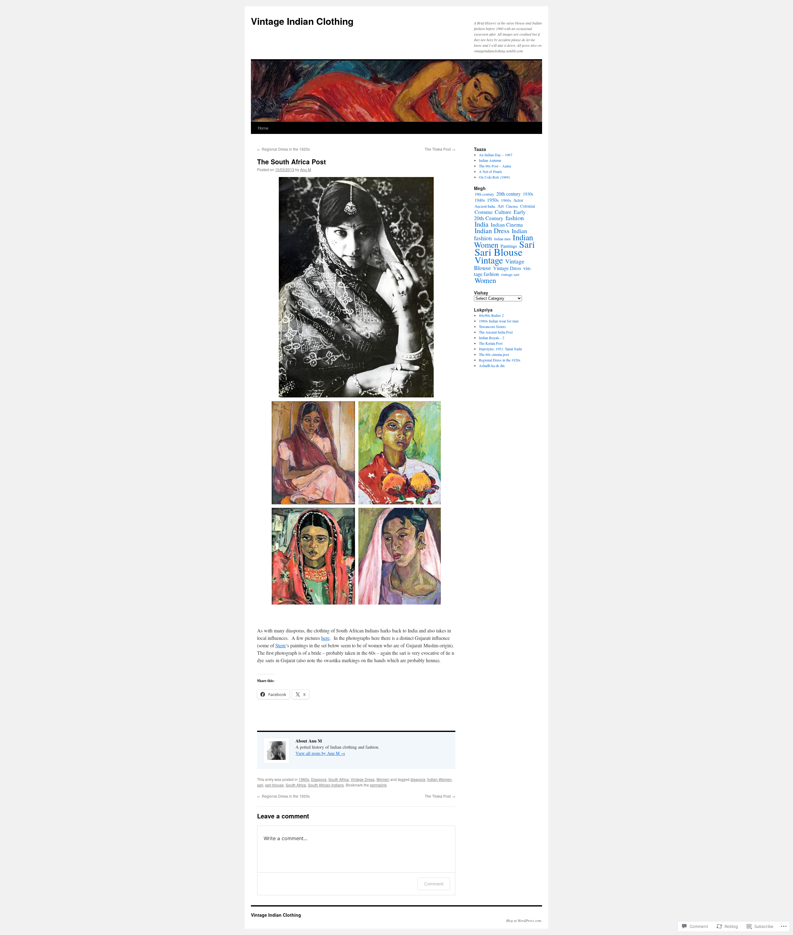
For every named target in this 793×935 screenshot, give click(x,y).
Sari (527, 244)
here (325, 638)
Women (382, 779)
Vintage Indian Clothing (302, 21)
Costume (484, 212)
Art (500, 206)
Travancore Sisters (492, 326)
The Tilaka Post (440, 149)
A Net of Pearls (490, 171)
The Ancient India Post (496, 332)
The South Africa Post (291, 161)
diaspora (417, 779)
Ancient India (485, 206)
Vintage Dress (363, 779)
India (482, 223)
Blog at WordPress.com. (524, 920)
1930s (528, 194)
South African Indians (326, 784)
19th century (484, 194)
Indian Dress (492, 230)
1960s (304, 779)
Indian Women (439, 779)
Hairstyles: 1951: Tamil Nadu (500, 348)
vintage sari (510, 274)
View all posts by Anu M (320, 753)
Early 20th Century (500, 215)
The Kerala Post (490, 343)
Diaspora (318, 779)
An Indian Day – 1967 (495, 154)
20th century (508, 193)
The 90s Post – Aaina (495, 165)
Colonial (527, 206)
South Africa (338, 779)
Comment (434, 883)
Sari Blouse (499, 252)
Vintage (489, 260)
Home (263, 128)
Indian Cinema (507, 224)
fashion (515, 218)
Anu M (305, 169)
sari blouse (274, 784)
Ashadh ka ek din (492, 365)
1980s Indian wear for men (499, 320)
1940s (480, 200)
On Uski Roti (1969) (494, 177)
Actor (518, 200)
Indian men (502, 238)
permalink (378, 784)
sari (260, 784)
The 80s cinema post (494, 354)
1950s (493, 200)
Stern (280, 645)
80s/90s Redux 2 (491, 315)
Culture (503, 211)
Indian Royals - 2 (491, 337)
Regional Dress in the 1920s (283, 149)
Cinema (512, 206)
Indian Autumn (490, 160)
